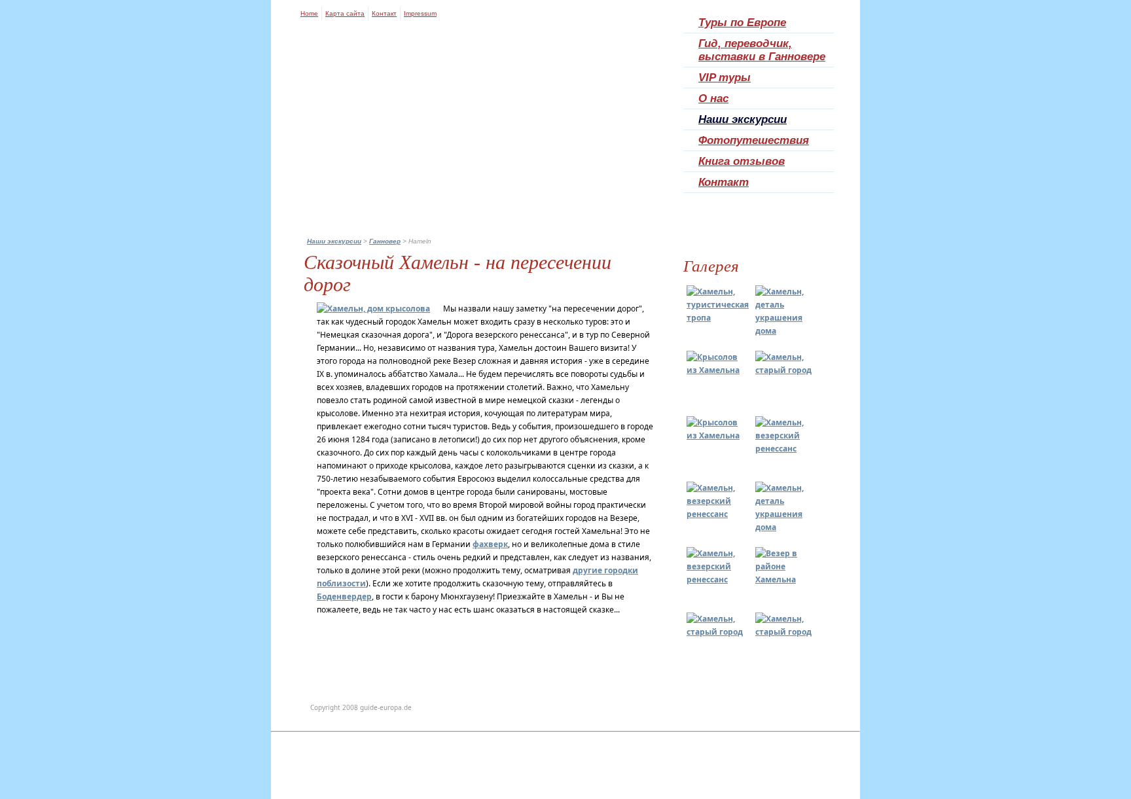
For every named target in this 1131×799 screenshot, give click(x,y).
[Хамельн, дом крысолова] (373, 308)
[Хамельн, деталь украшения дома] (784, 330)
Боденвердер (344, 596)
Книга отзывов (741, 161)
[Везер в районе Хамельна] (784, 579)
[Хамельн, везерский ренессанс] (784, 448)
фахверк (490, 544)
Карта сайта (345, 13)
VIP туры (724, 77)
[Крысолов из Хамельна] (716, 370)
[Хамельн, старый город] (784, 370)
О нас (713, 98)
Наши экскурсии (742, 119)
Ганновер (385, 241)
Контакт (384, 13)
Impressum (420, 13)
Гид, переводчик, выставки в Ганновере (761, 50)
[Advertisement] (565, 765)
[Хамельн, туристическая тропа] (718, 317)
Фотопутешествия (753, 140)
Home (309, 13)
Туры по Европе (742, 22)
